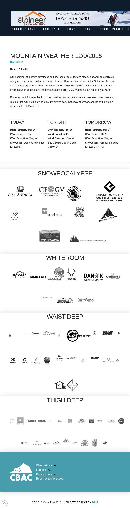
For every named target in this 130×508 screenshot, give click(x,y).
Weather (17, 62)
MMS (95, 502)
